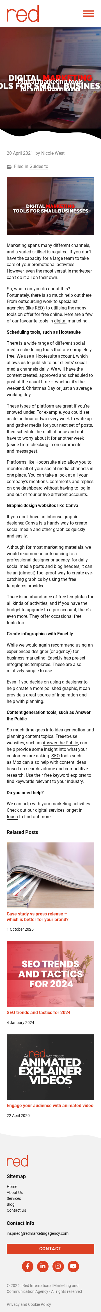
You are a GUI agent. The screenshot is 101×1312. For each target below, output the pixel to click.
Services (14, 1198)
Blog (11, 1204)
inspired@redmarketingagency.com (37, 1233)
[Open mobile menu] (88, 13)
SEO (55, 755)
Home (12, 1186)
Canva (31, 523)
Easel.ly (55, 658)
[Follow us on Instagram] (58, 1266)
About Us (15, 1192)
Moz (17, 762)
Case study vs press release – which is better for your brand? (37, 916)
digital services (50, 810)
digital (60, 321)
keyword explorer (69, 775)
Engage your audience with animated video (50, 1105)
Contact (50, 1248)
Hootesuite (46, 356)
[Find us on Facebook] (27, 1266)
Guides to (38, 166)
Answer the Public (60, 742)
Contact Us (16, 1210)
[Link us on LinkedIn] (43, 1266)
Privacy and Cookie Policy (29, 1304)
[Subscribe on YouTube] (73, 1266)
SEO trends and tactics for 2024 (38, 1012)
